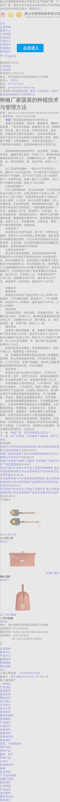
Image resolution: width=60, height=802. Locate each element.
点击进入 (31, 48)
